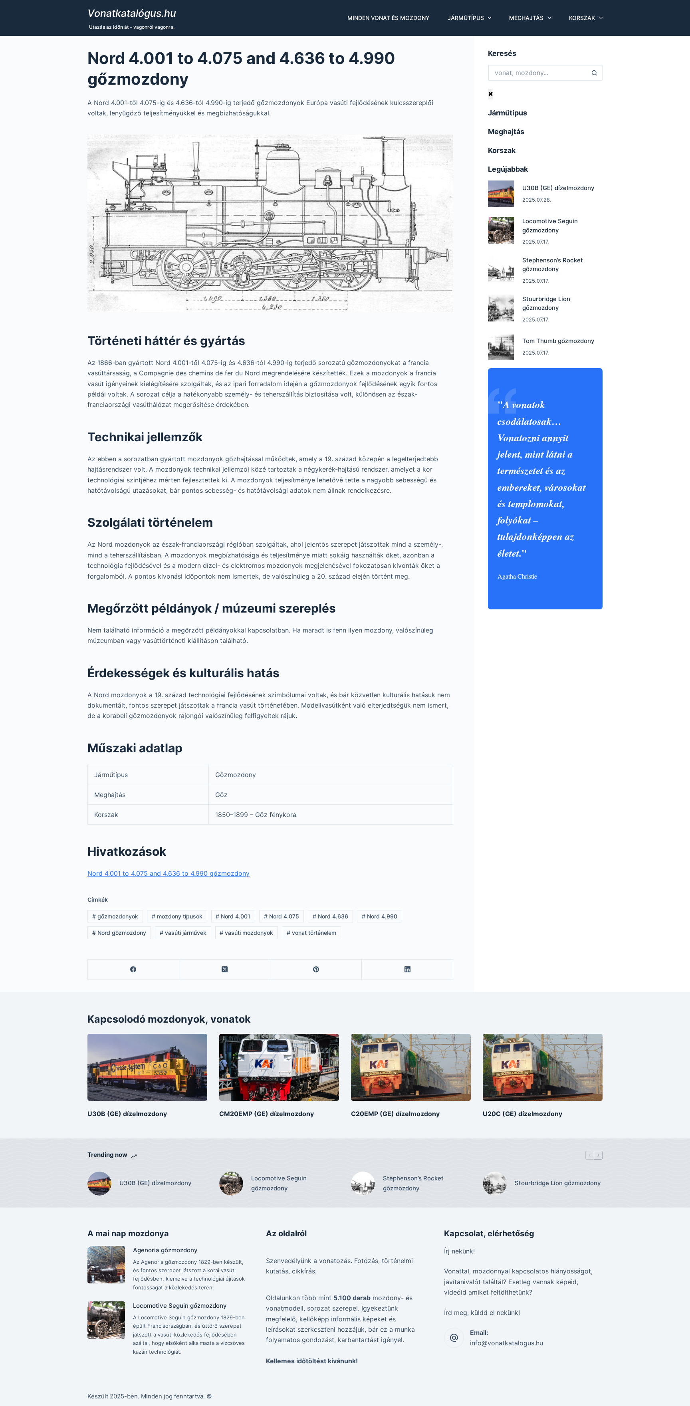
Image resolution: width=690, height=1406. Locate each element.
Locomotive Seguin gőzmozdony (279, 1183)
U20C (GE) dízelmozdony (522, 1114)
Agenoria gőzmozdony (165, 1250)
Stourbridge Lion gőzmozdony (558, 1183)
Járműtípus (466, 17)
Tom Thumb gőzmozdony (558, 341)
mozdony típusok (177, 916)
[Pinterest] (316, 970)
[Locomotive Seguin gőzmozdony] (501, 230)
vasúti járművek (183, 932)
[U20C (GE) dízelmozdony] (543, 1067)
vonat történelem (311, 932)
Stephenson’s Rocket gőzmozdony (413, 1183)
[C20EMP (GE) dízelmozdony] (411, 1067)
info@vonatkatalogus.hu (506, 1343)
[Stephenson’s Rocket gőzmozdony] (501, 269)
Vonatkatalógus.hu (131, 13)
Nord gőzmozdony (119, 932)
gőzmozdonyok (115, 916)
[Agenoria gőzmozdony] (106, 1264)
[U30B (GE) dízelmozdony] (501, 193)
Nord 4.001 (233, 916)
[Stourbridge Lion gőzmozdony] (501, 308)
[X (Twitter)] (225, 970)
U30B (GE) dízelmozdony (558, 188)
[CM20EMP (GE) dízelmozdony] (279, 1067)
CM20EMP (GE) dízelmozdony (266, 1114)
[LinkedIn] (407, 970)
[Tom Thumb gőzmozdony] (501, 346)
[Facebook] (133, 970)
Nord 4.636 (330, 916)
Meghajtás (526, 17)
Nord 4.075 (281, 916)
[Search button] (595, 73)
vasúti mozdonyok (246, 932)
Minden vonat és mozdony (388, 17)
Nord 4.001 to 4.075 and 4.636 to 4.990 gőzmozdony (168, 873)
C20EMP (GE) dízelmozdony (395, 1114)
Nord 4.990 (379, 916)
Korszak (582, 17)
